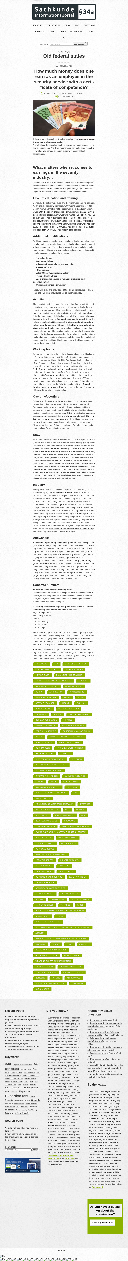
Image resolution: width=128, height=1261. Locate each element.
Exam (67, 25)
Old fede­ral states (75, 664)
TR (70, 1259)
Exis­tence (41, 714)
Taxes (80, 905)
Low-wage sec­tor (45, 826)
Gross (67, 697)
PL (42, 1259)
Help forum (76, 32)
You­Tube (31, 1110)
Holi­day (58, 714)
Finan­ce (68, 720)
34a (56, 664)
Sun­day (39, 899)
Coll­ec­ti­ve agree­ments (54, 334)
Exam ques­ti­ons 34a (100, 1059)
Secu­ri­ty (9, 1100)
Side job (25, 1084)
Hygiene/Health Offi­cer (70, 748)
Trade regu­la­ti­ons (16, 1081)
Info (90, 32)
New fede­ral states (46, 821)
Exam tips (14, 1092)
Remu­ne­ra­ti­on (43, 709)
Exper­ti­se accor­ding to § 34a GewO (64, 94)
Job (36, 1081)
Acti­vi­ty (40, 933)
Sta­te (81, 697)
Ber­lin (39, 692)
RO (48, 1259)
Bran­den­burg (77, 692)
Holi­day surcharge (46, 720)
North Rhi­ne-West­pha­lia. (76, 826)
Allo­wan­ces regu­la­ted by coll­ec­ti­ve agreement (63, 927)
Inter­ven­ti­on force (47, 776)
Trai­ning (83, 681)
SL (53, 1259)
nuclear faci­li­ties (75, 776)
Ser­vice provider (45, 703)
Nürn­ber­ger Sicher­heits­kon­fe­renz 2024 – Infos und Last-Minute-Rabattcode (22, 1034)
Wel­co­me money (74, 686)
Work (29, 1069)
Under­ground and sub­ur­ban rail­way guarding (61, 939)
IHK (31, 1081)
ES (58, 1259)
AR (15, 1259)
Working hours (74, 669)
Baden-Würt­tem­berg (47, 686)
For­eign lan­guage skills (76, 731)
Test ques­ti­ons (10, 1106)
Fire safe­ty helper (46, 697)
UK (75, 1259)
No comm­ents (65, 97)
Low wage (69, 821)
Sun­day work (57, 899)
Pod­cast (7, 1088)
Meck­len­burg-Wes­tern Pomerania (54, 804)
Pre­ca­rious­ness (45, 860)
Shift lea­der (66, 871)
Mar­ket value (43, 798)
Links (63, 32)
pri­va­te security (69, 860)
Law (77, 25)
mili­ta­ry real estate (47, 810)
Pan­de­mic (33, 1084)
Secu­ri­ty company (31, 1103)
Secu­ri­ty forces (45, 894)
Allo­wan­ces (73, 978)
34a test (23, 1069)
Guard (13, 1072)
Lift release (42, 675)
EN (3, 1256)
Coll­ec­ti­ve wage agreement (51, 793)
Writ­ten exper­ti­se (98, 1053)
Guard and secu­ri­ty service (51, 950)
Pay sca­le (72, 787)
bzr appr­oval (96, 1020)
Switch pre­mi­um (44, 967)
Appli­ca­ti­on (56, 692)
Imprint (61, 1251)
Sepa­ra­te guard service (49, 877)
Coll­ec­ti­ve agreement (48, 922)
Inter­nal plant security (49, 770)
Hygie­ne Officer (45, 754)
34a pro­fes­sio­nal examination (22, 1064)
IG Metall (65, 754)
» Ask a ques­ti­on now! (102, 1222)
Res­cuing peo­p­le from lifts (51, 854)
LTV (75, 793)
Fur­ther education (70, 967)
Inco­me (66, 703)
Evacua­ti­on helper (68, 709)
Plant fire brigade (46, 972)
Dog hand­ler (43, 748)
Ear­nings (84, 944)
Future (56, 978)
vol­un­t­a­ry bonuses (73, 726)
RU (64, 1259)
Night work (42, 815)
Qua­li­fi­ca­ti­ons (44, 866)
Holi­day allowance (79, 714)
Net (83, 815)
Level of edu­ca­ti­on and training (54, 681)
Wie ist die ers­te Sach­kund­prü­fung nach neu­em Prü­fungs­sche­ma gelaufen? (22, 1020)
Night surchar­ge (64, 815)
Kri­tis (19, 1084)
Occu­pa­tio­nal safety (47, 669)
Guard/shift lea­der (46, 955)
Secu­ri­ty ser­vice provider (50, 888)
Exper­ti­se (64, 866)
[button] (64, 38)
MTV (67, 810)
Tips (17, 1106)
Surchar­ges (42, 989)
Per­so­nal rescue (45, 849)
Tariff (60, 916)
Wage (53, 782)
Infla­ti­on (77, 759)
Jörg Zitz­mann (10, 1084)
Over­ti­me (85, 804)
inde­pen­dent (18, 1100)
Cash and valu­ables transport (67, 737)
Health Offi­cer (44, 742)
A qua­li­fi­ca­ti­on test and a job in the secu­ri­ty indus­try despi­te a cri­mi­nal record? (105, 1068)
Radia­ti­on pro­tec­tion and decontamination (60, 911)
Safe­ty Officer (77, 877)
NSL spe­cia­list (43, 838)
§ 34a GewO (42, 664)
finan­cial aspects (45, 726)
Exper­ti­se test (44, 871)
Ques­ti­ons (89, 25)
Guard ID (19, 1072)
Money (39, 737)
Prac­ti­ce (40, 32)
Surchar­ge (77, 983)
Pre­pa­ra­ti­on (53, 25)
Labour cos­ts (71, 782)
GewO (26, 1081)
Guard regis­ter (29, 1072)
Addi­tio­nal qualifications (50, 983)
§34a (11, 1113)
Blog (52, 32)
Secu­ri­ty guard (69, 894)
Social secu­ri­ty (80, 899)
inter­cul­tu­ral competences (51, 765)
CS (26, 1259)
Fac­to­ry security (73, 972)
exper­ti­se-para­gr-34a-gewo (103, 1074)
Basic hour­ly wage (69, 742)
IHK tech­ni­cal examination (50, 759)
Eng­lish (80, 703)
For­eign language (46, 731)
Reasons (37, 25)
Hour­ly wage (43, 916)
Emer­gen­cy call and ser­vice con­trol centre (61, 832)
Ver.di (56, 944)
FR (32, 1259)
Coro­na (24, 1075)
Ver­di (69, 944)
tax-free (65, 905)
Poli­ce (14, 1088)
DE (9, 1259)
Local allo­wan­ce (67, 838)
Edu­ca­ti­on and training (69, 675)
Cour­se (40, 782)
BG (21, 1259)
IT (37, 1259)
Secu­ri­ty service (45, 883)
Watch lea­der (71, 955)
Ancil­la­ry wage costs (48, 787)
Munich (80, 810)
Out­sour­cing (68, 843)
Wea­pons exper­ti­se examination (53, 961)
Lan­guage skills (45, 905)
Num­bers (40, 978)
